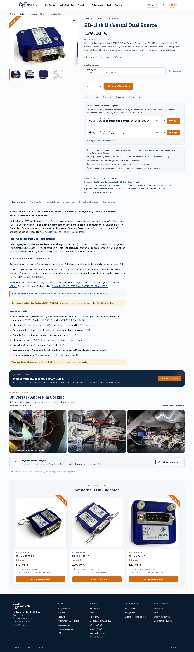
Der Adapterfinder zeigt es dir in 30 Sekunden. (63, 232)
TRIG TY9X (95, 617)
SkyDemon (141, 188)
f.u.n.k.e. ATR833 (97, 608)
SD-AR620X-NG (95, 303)
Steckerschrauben (92, 65)
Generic (141, 185)
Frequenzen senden (66, 629)
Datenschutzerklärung (163, 621)
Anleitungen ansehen (130, 161)
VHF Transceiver (129, 188)
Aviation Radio (106, 188)
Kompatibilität (131, 608)
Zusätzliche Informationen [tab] (60, 202)
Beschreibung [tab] (18, 202)
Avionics (168, 185)
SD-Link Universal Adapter (101, 192)
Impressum (158, 608)
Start (14, 14)
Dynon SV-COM (96, 629)
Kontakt (119, 5)
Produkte (81, 5)
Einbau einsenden (169, 462)
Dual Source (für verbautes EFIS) (108, 182)
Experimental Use (91, 188)
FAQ (109, 5)
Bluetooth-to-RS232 (156, 188)
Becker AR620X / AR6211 (100, 621)
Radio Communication (28, 14)
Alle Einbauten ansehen (171, 405)
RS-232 (134, 185)
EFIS (163, 185)
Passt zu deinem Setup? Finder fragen (154, 150)
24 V (120, 188)
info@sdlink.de (153, 168)
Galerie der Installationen (135, 617)
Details (122, 168)
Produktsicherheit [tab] (88, 202)
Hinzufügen (173, 121)
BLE (123, 185)
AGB (156, 613)
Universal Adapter (97, 633)
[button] (74, 20)
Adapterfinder (67, 5)
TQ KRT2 (93, 613)
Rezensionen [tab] (110, 202)
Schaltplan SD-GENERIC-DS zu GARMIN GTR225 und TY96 (80, 286)
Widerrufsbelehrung (162, 617)
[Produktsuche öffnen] (163, 5)
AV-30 (128, 185)
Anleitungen (97, 5)
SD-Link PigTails (96, 637)
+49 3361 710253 (22, 621)
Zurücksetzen (179, 71)
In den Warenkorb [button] (42, 579)
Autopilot (117, 185)
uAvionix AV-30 (96, 625)
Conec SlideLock (153, 185)
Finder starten (171, 378)
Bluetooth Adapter (104, 185)
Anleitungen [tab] (36, 202)
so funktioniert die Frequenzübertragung (151, 157)
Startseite (50, 5)
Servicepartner (54, 293)
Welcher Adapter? (65, 613)
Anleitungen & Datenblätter (69, 621)
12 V (115, 188)
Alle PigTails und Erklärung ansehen (102, 140)
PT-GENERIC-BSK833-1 (32, 277)
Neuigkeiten (130, 613)
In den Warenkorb (120, 86)
